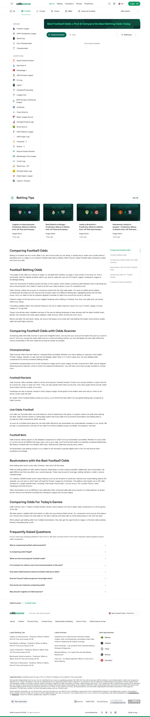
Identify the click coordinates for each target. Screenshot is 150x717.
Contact (21, 621)
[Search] (109, 4)
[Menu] (12, 4)
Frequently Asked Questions (121, 282)
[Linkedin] (115, 712)
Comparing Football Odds (120, 250)
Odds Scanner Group (97, 621)
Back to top (132, 712)
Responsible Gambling (64, 621)
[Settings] (114, 4)
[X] (111, 713)
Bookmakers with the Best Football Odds (123, 268)
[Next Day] (136, 35)
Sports (51, 4)
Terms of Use (81, 621)
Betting (59, 4)
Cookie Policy (46, 621)
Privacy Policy (32, 621)
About (12, 621)
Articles (79, 4)
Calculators (69, 4)
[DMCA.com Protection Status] (134, 702)
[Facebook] (106, 712)
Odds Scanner (15, 603)
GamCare (15, 694)
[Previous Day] (118, 35)
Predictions (88, 4)
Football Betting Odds (118, 255)
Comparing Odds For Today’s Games (121, 276)
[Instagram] (102, 712)
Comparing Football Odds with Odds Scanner (124, 261)
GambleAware (133, 693)
